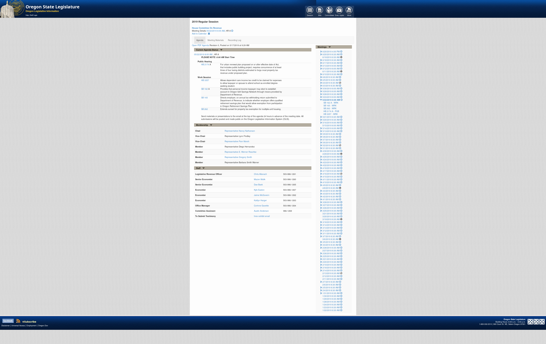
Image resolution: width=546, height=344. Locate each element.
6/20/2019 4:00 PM (331, 51)
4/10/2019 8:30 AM (331, 182)
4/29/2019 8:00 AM (331, 153)
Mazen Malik (259, 179)
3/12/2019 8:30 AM (331, 230)
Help (27, 15)
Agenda (199, 40)
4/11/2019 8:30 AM (331, 179)
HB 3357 (205, 80)
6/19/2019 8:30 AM (331, 57)
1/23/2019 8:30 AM (331, 307)
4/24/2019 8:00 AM (331, 159)
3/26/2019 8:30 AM (331, 207)
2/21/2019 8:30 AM (331, 259)
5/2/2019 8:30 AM (330, 145)
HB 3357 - (330, 114)
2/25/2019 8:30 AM (331, 256)
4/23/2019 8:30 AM (331, 162)
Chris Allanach (260, 174)
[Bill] (320, 11)
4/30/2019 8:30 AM (331, 151)
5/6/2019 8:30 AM (330, 142)
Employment (31, 325)
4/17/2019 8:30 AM (331, 170)
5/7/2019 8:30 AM (330, 139)
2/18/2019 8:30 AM (331, 267)
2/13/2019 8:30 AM (331, 273)
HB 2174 (205, 64)
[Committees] (329, 11)
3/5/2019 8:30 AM (330, 242)
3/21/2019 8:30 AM (331, 213)
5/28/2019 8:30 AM (331, 94)
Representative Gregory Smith (238, 157)
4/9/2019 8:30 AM (330, 185)
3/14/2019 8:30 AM (331, 224)
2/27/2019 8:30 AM (331, 250)
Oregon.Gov (43, 325)
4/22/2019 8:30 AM (331, 165)
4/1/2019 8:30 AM (330, 199)
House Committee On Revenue (207, 27)
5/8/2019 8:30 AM (330, 136)
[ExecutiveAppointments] (339, 11)
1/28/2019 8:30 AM (331, 301)
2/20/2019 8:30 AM (331, 261)
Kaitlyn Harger (260, 200)
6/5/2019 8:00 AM (330, 79)
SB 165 (204, 97)
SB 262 (204, 109)
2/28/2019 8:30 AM (331, 247)
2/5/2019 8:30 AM (330, 287)
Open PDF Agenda (200, 45)
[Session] (310, 11)
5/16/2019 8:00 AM (331, 122)
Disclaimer (5, 325)
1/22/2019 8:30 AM (331, 310)
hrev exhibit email (262, 216)
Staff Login (33, 15)
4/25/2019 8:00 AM (331, 156)
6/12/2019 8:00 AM (331, 68)
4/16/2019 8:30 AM (331, 173)
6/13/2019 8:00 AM (331, 65)
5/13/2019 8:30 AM (331, 131)
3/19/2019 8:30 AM (331, 219)
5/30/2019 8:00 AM (331, 88)
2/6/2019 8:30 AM (330, 284)
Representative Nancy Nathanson (240, 130)
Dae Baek (258, 184)
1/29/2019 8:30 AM (331, 298)
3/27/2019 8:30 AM (331, 205)
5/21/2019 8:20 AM (331, 116)
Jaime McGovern (261, 195)
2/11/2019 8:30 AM (331, 278)
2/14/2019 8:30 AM (331, 270)
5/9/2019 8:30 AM (330, 133)
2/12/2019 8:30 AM (331, 276)
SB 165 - (329, 105)
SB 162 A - (330, 102)
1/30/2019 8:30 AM (331, 296)
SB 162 (204, 88)
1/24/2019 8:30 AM (331, 304)
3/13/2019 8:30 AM (331, 227)
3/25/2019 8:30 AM (331, 210)
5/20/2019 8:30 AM (331, 119)
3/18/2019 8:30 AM (331, 222)
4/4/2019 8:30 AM (330, 190)
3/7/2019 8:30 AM (330, 236)
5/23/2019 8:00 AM (331, 97)
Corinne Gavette (261, 205)
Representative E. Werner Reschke (240, 151)
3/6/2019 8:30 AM (330, 239)
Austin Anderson (261, 210)
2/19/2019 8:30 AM (331, 264)
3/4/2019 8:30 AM (330, 244)
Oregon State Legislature (52, 6)
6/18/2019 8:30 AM (331, 60)
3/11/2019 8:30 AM (331, 233)
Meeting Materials (216, 40)
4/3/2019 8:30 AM (330, 193)
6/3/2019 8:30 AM (330, 85)
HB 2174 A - (331, 111)
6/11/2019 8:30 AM (331, 71)
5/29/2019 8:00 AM (331, 91)
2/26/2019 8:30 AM (331, 253)
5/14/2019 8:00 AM (331, 128)
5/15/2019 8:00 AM (331, 125)
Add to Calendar (199, 33)
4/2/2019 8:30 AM (330, 196)
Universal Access (18, 325)
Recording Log (234, 40)
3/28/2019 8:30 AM (331, 202)
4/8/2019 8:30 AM (330, 187)
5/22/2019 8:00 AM (331, 99)
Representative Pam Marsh (237, 141)
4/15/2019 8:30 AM (331, 176)
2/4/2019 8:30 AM (330, 290)
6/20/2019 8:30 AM (331, 54)
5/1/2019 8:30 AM (330, 148)
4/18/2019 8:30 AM (331, 168)
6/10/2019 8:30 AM (331, 74)
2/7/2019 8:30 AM (330, 281)
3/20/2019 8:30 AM (331, 216)
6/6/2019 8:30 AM (330, 77)
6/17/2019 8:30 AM (331, 62)
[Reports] (349, 11)
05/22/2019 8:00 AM (215, 30)
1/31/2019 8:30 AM (331, 293)
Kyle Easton (259, 189)
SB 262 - (329, 108)
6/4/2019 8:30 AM (330, 82)
